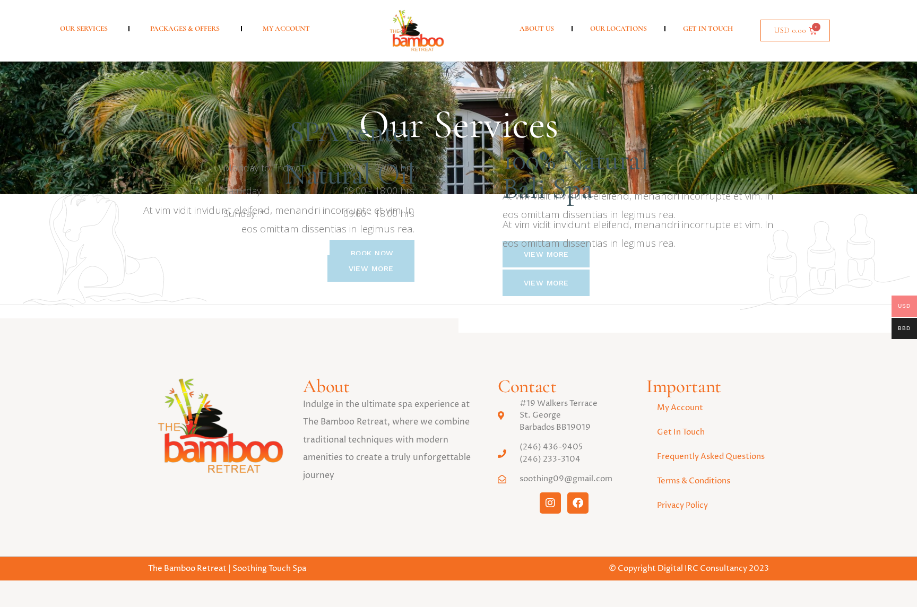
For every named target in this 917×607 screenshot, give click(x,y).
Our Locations (618, 28)
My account (286, 28)
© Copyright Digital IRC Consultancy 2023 (689, 568)
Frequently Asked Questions (711, 456)
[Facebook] (578, 503)
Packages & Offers (185, 28)
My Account (680, 407)
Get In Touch (708, 28)
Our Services (84, 28)
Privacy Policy (682, 505)
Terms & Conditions (693, 481)
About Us (537, 28)
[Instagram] (550, 503)
